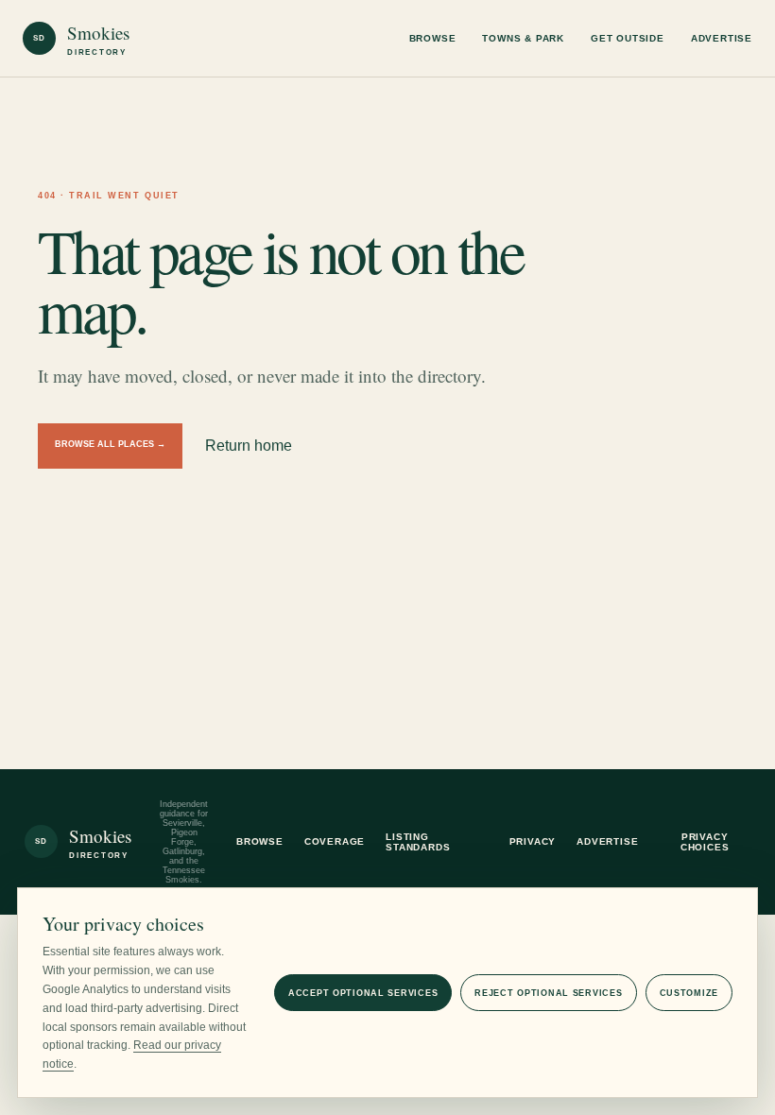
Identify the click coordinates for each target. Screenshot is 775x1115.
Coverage (334, 841)
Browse (432, 38)
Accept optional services (363, 993)
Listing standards (418, 842)
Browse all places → (110, 444)
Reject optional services (548, 993)
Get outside (627, 38)
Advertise (721, 38)
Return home (248, 445)
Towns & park (523, 38)
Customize (689, 993)
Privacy (533, 841)
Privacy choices (705, 842)
